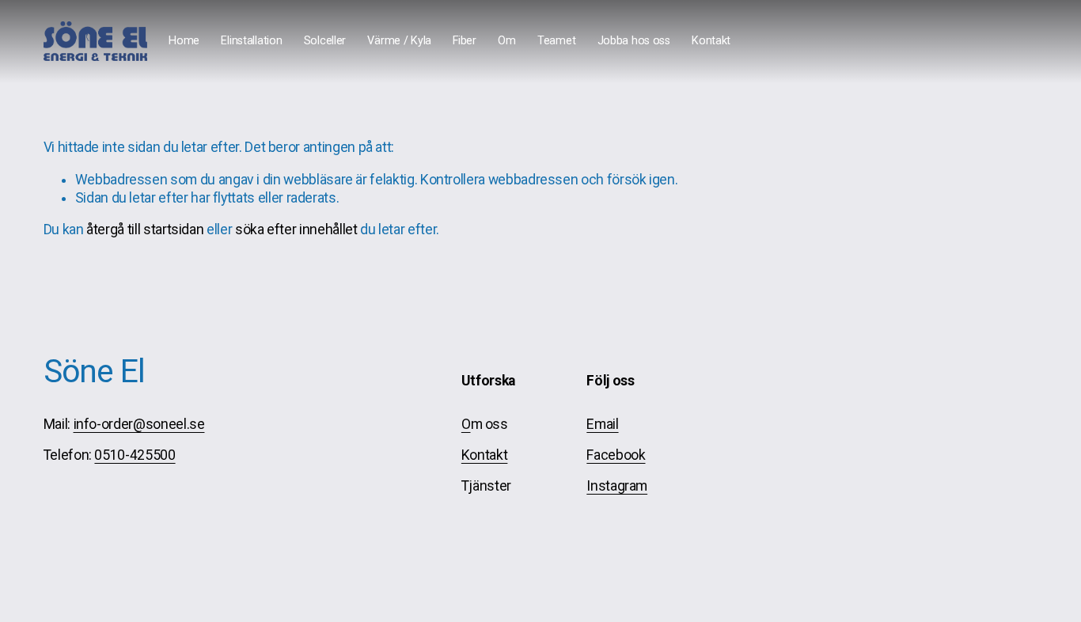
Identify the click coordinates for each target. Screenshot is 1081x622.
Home (184, 40)
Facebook (615, 455)
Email (602, 424)
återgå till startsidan (144, 229)
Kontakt (711, 40)
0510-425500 (134, 455)
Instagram (616, 486)
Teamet (556, 40)
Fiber (464, 40)
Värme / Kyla (399, 40)
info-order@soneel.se (139, 424)
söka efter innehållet (296, 229)
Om (506, 40)
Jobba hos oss (633, 40)
